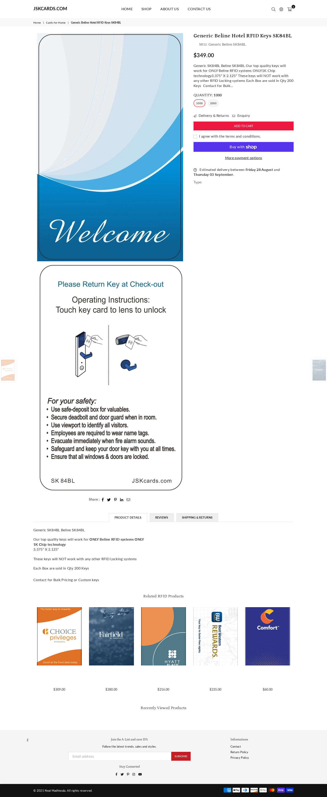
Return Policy (239, 752)
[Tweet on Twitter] (109, 499)
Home (127, 9)
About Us (169, 9)
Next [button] (299, 652)
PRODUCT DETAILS (128, 517)
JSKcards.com (50, 8)
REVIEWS (161, 517)
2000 (213, 103)
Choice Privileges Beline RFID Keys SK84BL (59, 677)
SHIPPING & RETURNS (197, 517)
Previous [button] (28, 652)
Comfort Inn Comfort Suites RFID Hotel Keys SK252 (267, 677)
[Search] (273, 9)
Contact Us (199, 9)
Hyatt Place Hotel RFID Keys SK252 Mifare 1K (163, 677)
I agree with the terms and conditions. (229, 136)
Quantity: (208, 95)
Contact (235, 746)
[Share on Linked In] (121, 499)
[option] (110, 147)
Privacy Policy (239, 757)
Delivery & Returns (213, 116)
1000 (199, 103)
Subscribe (181, 756)
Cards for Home (55, 22)
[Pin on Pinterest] (115, 499)
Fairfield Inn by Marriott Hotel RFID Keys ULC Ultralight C (111, 677)
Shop (146, 9)
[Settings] (281, 9)
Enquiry (243, 116)
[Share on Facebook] (103, 499)
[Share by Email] (128, 499)
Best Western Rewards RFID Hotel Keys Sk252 (215, 677)
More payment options (243, 158)
